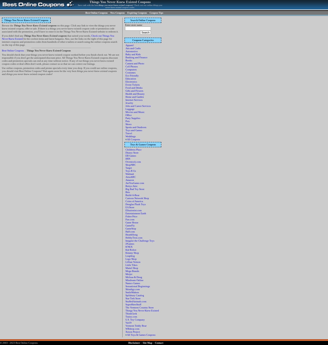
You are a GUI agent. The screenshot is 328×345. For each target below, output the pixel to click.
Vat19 (128, 322)
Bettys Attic (131, 186)
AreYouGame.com (134, 183)
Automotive (131, 51)
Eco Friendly (132, 75)
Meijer (128, 274)
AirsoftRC (130, 177)
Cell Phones (131, 66)
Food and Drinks (134, 87)
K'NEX (128, 246)
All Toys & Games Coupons (141, 334)
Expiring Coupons (137, 12)
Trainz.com (131, 316)
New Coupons (117, 12)
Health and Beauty (135, 93)
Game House (131, 222)
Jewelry (129, 103)
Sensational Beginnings (137, 286)
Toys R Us (130, 170)
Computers (131, 69)
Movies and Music (135, 112)
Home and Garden (134, 96)
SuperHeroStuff (133, 304)
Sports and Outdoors (135, 127)
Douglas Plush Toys (135, 204)
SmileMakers (132, 292)
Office (128, 115)
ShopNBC (130, 164)
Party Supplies (132, 118)
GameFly (130, 225)
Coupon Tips (156, 12)
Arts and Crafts (133, 48)
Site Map (147, 342)
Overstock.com (133, 161)
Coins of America (134, 201)
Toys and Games (133, 130)
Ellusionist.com (133, 210)
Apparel (129, 45)
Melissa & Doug (133, 277)
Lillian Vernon (132, 262)
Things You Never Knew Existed (142, 310)
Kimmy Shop (132, 252)
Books (128, 60)
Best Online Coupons (96, 12)
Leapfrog (130, 255)
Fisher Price (131, 216)
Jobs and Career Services (138, 106)
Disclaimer (134, 342)
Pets (127, 121)
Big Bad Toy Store (134, 189)
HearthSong (131, 234)
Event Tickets (132, 84)
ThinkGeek (131, 313)
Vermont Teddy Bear (136, 325)
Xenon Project (132, 331)
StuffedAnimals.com (135, 301)
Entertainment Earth (135, 213)
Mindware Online (134, 280)
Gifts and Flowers (134, 90)
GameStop (130, 228)
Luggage (130, 109)
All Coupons (133, 139)
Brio (127, 192)
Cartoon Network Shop (137, 198)
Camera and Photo (134, 63)
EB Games (130, 155)
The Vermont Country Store (139, 307)
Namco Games (132, 283)
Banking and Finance (136, 57)
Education (130, 78)
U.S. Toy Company (135, 319)
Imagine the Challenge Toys (139, 240)
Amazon (129, 180)
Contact (159, 342)
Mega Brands (132, 271)
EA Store (129, 207)
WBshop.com (132, 328)
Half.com (130, 231)
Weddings (130, 136)
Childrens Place (133, 149)
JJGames (129, 243)
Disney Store (132, 152)
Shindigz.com (132, 289)
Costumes (130, 72)
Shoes (128, 124)
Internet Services (134, 99)
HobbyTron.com (133, 237)
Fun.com (129, 219)
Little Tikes (131, 265)
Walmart (129, 173)
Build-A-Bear (132, 195)
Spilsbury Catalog (134, 295)
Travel (128, 133)
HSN (127, 158)
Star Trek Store (133, 298)
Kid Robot (130, 249)
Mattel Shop (131, 268)
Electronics (131, 81)
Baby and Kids (133, 54)
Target (128, 167)
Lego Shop (131, 259)
